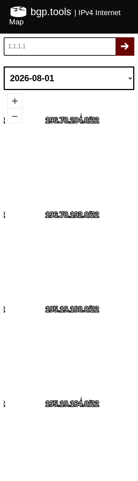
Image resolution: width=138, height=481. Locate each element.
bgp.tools (52, 11)
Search (125, 46)
